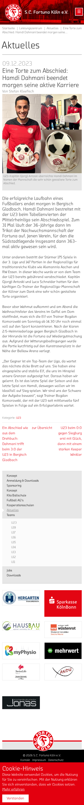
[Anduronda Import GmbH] (63, 672)
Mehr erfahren (13, 789)
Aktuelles (52, 28)
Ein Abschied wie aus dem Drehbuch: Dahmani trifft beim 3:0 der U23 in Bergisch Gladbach (15, 444)
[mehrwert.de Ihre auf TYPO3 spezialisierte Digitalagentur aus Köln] (63, 650)
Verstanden (15, 798)
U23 (18, 417)
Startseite (8, 28)
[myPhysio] (21, 650)
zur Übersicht (42, 428)
